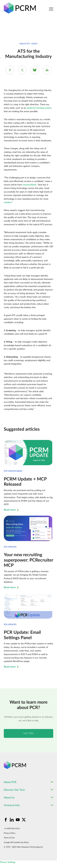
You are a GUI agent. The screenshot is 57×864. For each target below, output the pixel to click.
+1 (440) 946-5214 (12, 828)
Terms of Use (9, 838)
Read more (10, 510)
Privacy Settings (7, 862)
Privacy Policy (9, 833)
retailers (7, 202)
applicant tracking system (39, 108)
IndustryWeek (29, 185)
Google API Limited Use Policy (16, 842)
